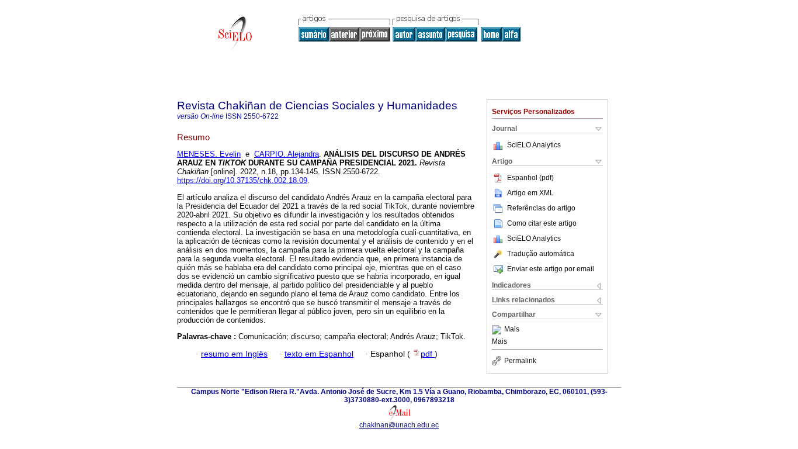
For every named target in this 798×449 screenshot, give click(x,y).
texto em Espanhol (318, 354)
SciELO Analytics (534, 145)
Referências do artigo (541, 208)
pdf (428, 354)
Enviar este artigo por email (550, 269)
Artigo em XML (530, 193)
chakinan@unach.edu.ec (399, 425)
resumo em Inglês (234, 354)
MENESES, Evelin (209, 154)
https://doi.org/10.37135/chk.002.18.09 (242, 180)
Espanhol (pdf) (530, 178)
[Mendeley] (498, 330)
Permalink (520, 361)
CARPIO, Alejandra (286, 154)
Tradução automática (540, 254)
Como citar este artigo (542, 223)
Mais (511, 330)
